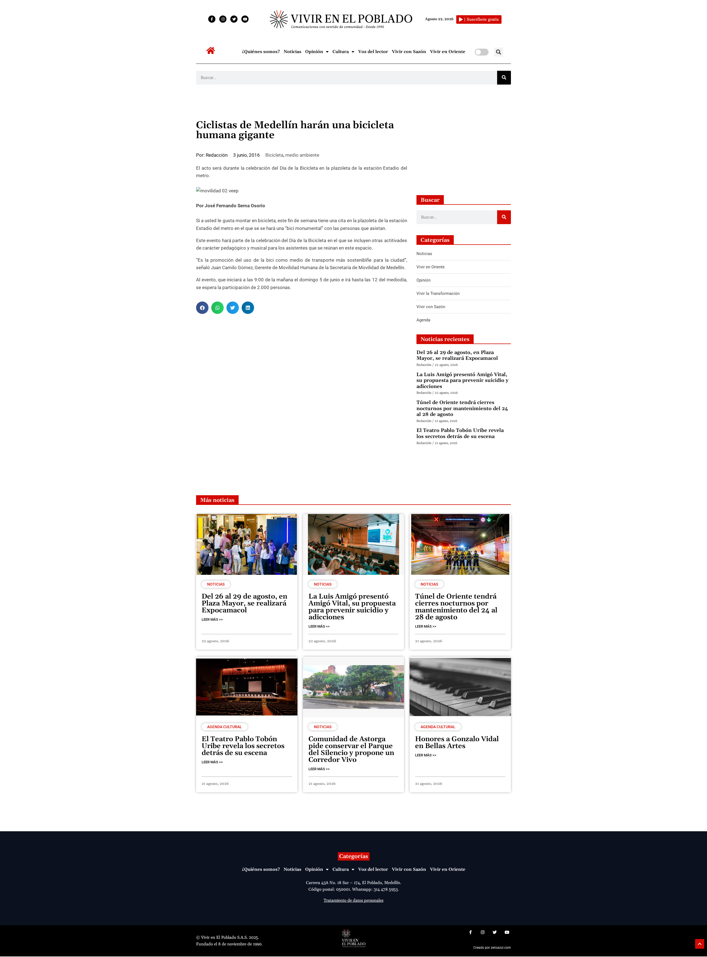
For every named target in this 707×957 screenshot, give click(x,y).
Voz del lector (373, 51)
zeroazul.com (501, 948)
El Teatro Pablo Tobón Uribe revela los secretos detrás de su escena (460, 433)
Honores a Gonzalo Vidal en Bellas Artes (457, 743)
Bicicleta (274, 155)
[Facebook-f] (211, 19)
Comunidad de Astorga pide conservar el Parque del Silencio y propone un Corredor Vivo (351, 749)
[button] (498, 52)
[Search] (504, 78)
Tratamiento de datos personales (353, 900)
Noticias (292, 51)
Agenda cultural (224, 727)
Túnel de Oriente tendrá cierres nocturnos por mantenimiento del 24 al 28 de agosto (462, 408)
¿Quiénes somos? (261, 51)
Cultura (341, 51)
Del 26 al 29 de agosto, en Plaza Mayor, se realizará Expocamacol (457, 355)
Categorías (353, 856)
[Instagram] (222, 19)
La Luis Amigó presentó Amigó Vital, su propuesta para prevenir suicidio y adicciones (462, 380)
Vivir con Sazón (409, 51)
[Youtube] (245, 19)
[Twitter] (234, 19)
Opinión (314, 51)
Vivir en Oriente (447, 51)
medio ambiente (302, 155)
